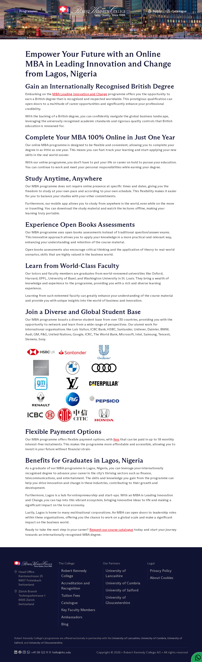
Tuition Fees (70, 595)
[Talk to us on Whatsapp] (28, 652)
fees (116, 439)
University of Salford (122, 590)
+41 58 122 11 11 (41, 652)
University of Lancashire (126, 638)
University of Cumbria (123, 583)
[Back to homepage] (92, 11)
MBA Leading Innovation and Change (79, 94)
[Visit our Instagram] (24, 652)
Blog (64, 624)
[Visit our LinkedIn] (15, 652)
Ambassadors (71, 617)
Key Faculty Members (78, 610)
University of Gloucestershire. (46, 642)
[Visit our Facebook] (19, 652)
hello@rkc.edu (61, 652)
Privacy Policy (161, 570)
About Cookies (161, 578)
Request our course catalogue (111, 530)
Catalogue (69, 603)
